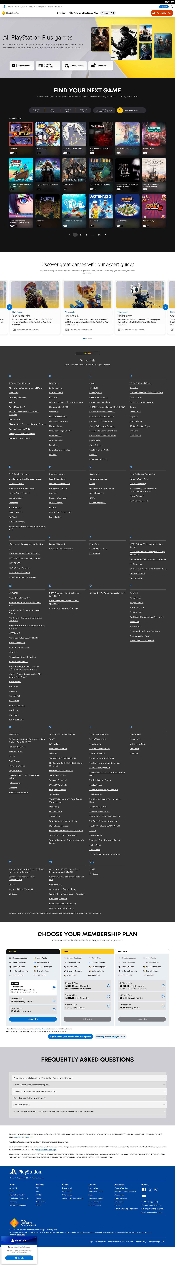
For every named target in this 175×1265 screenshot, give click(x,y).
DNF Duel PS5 (136, 421)
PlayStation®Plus (23, 1178)
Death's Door (135, 397)
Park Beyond (135, 598)
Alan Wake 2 (14, 419)
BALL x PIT (53, 397)
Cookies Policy (140, 1242)
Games (22, 7)
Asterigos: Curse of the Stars (22, 433)
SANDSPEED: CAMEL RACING (62, 734)
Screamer (53, 753)
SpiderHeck (54, 794)
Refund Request (94, 1205)
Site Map (129, 1242)
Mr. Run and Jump (17, 705)
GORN (92, 483)
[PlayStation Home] (4, 6)
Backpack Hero (55, 388)
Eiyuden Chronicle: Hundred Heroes (25, 479)
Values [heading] (65, 1184)
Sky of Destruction (57, 775)
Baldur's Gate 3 (56, 392)
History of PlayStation (18, 1205)
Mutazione (14, 715)
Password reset (94, 1202)
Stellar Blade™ (55, 811)
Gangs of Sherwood (98, 479)
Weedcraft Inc (55, 884)
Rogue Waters (15, 770)
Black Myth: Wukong (58, 421)
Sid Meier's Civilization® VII (61, 770)
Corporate (13, 1202)
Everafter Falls (15, 507)
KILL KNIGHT (94, 553)
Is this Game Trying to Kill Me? (22, 577)
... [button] (92, 235)
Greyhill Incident (96, 493)
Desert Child (135, 412)
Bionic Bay (53, 412)
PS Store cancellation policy (125, 1191)
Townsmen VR (95, 835)
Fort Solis (53, 493)
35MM (92, 869)
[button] (69, 234)
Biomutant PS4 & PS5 (58, 407)
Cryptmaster (95, 440)
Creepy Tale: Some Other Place (103, 431)
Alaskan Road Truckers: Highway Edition (27, 424)
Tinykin (92, 830)
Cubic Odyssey (95, 445)
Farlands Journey (56, 474)
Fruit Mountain (55, 502)
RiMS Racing (14, 761)
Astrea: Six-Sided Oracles (20, 438)
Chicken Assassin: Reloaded (102, 412)
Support (57, 7)
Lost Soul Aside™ (137, 573)
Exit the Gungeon (17, 522)
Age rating (68, 109)
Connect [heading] (145, 1184)
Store (10, 7)
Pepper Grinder (136, 602)
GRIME (92, 498)
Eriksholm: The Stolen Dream (22, 488)
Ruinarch (13, 788)
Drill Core (134, 431)
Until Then (134, 753)
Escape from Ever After (19, 493)
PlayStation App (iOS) (149, 1202)
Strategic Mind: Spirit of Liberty (63, 821)
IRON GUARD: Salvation (19, 572)
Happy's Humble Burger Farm (143, 474)
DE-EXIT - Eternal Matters (141, 383)
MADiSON (13, 593)
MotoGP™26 (14, 696)
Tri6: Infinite (94, 849)
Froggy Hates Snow (58, 498)
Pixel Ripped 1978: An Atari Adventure (147, 617)
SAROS (52, 739)
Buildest (53, 454)
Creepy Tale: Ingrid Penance (102, 426)
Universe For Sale (137, 744)
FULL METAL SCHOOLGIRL (60, 512)
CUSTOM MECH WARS (99, 450)
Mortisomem (15, 681)
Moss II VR (13, 686)
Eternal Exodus (15, 498)
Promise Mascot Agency (140, 636)
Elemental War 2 (16, 483)
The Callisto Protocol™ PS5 (101, 758)
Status (90, 1195)
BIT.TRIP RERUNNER (58, 416)
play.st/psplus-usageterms (23, 1137)
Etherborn (13, 502)
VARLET (12, 884)
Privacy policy (100, 1242)
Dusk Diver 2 (135, 435)
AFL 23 (12, 402)
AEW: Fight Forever (17, 397)
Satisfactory (54, 744)
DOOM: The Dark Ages (140, 426)
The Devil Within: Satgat (100, 780)
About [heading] (12, 1184)
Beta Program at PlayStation (152, 1212)
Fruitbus (53, 507)
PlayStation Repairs (96, 1198)
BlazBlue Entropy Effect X (60, 431)
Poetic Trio (134, 621)
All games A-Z (108, 13)
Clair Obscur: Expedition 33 (101, 416)
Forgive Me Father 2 (58, 488)
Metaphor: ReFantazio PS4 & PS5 (23, 638)
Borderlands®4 (55, 440)
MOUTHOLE (14, 700)
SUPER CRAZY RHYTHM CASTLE (63, 835)
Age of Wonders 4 (17, 407)
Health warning (121, 1198)
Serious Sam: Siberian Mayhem (63, 758)
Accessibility (67, 1191)
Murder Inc (14, 710)
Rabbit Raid (14, 734)
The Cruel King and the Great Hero (104, 763)
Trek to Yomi (95, 845)
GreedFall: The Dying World (101, 488)
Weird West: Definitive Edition (62, 889)
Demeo (133, 407)
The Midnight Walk (97, 807)
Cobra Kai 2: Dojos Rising (100, 421)
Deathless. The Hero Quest (142, 402)
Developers (119, 1202)
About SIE (13, 1188)
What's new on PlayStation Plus (83, 13)
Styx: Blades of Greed (58, 826)
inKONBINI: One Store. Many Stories (25, 558)
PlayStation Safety (95, 1191)
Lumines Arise (136, 578)
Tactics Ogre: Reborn (98, 734)
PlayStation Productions (19, 1198)
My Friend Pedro (16, 720)
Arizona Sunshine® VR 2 (19, 429)
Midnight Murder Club (19, 647)
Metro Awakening (17, 642)
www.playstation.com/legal (46, 1150)
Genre (52, 109)
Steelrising (54, 807)
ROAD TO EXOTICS (17, 766)
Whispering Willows (58, 898)
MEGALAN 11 (14, 633)
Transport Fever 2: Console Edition (104, 840)
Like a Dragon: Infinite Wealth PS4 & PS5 (148, 559)
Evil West (13, 517)
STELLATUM (54, 816)
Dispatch (134, 416)
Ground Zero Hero (97, 502)
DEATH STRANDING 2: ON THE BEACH (146, 392)
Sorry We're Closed (57, 789)
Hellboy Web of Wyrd (139, 479)
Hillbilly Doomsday (138, 483)
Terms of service (121, 1188)
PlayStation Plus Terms (41, 1029)
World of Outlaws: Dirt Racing (62, 903)
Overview (61, 13)
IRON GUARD (14, 563)
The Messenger (96, 794)
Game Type (36, 109)
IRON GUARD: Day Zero (19, 568)
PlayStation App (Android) (151, 1205)
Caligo (92, 383)
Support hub (93, 1188)
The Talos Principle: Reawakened (104, 821)
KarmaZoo (94, 544)
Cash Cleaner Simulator (99, 402)
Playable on (83, 109)
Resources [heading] (119, 1184)
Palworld (134, 593)
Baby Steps (54, 383)
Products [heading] (40, 1184)
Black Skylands (55, 426)
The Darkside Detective (99, 768)
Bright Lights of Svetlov (59, 450)
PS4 (37, 1191)
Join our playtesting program (152, 1209)
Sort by (104, 109)
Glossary (118, 1205)
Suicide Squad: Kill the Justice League (66, 830)
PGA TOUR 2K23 (137, 607)
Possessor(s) (135, 626)
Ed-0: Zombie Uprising (19, 474)
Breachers (53, 445)
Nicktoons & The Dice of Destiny (63, 608)
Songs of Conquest (57, 780)
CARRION (93, 388)
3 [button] (86, 235)
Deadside (134, 388)
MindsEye (13, 652)
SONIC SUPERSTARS (58, 785)
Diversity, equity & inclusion (73, 1198)
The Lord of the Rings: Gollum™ (103, 789)
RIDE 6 (12, 756)
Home (12, 1178)
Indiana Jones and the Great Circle (24, 553)
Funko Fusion (55, 517)
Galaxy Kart (94, 474)
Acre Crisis (13, 392)
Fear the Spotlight (57, 479)
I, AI (10, 549)
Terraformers (95, 744)
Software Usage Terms (156, 1242)
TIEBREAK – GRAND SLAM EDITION (104, 826)
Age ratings (119, 1195)
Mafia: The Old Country (19, 598)
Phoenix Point (136, 612)
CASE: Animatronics (98, 397)
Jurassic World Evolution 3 (61, 549)
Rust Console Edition (18, 792)
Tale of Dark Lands (97, 739)
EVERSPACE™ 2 (16, 512)
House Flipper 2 (137, 496)
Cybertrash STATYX (98, 459)
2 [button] (80, 235)
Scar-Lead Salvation (58, 748)
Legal (91, 1242)
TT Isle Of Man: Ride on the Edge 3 (104, 854)
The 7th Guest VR (97, 753)
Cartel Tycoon (95, 392)
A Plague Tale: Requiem (19, 383)
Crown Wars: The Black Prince (102, 435)
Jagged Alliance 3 (57, 544)
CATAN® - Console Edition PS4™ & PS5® (107, 407)
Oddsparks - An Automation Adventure (107, 593)
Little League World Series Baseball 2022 (148, 569)
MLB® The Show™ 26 (18, 661)
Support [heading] (92, 1184)
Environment (67, 1188)
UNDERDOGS (135, 734)
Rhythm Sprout (16, 751)
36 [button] (99, 235)
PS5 (16, 7)
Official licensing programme (126, 1209)
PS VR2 (38, 1195)
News (50, 7)
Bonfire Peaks (55, 435)
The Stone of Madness (99, 811)
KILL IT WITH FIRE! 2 (98, 549)
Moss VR (13, 691)
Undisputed (135, 739)
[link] (35, 307)
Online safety (67, 1195)
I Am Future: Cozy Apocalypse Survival (26, 544)
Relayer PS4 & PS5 (17, 747)
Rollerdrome (14, 783)
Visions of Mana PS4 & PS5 (21, 889)
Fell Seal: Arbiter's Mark (59, 483)
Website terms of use (116, 1242)
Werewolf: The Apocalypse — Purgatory (67, 894)
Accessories (40, 7)
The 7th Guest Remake (99, 748)
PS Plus (30, 7)
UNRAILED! (134, 748)
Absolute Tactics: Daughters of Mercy (26, 388)
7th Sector (94, 874)
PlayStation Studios (17, 1195)
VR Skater (13, 894)
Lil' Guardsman (136, 564)
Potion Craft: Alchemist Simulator (145, 631)
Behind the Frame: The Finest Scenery (66, 402)
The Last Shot (95, 785)
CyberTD (93, 454)
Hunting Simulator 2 (139, 501)
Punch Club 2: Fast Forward (142, 640)
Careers (12, 1191)
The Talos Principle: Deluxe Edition (105, 816)
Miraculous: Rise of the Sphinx (22, 657)
